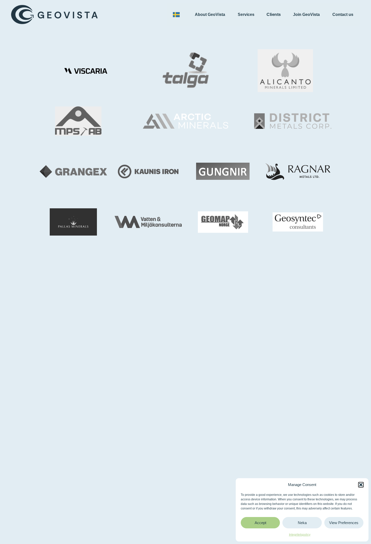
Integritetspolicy (299, 534)
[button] (360, 484)
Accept (260, 523)
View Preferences (343, 523)
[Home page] (54, 14)
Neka (302, 523)
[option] (178, 14)
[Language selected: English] (178, 14)
